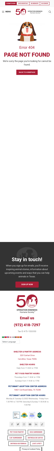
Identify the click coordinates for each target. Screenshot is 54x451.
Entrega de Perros (18, 443)
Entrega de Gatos (35, 438)
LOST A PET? (37, 443)
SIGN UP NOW (27, 284)
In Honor (44, 3)
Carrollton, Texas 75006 (27, 359)
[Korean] (13, 337)
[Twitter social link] (17, 424)
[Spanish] (18, 337)
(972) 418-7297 (27, 325)
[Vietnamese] (20, 337)
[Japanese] (10, 337)
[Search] (50, 11)
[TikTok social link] (42, 424)
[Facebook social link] (11, 424)
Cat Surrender (15, 438)
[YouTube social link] (30, 424)
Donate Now (10, 3)
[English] (8, 337)
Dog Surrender (36, 432)
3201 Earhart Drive (27, 355)
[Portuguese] (15, 337)
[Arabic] (3, 337)
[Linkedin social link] (36, 424)
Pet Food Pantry (17, 432)
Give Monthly (23, 3)
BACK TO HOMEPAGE (27, 72)
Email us (27, 318)
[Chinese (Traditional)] (5, 337)
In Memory (35, 3)
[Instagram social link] (23, 424)
